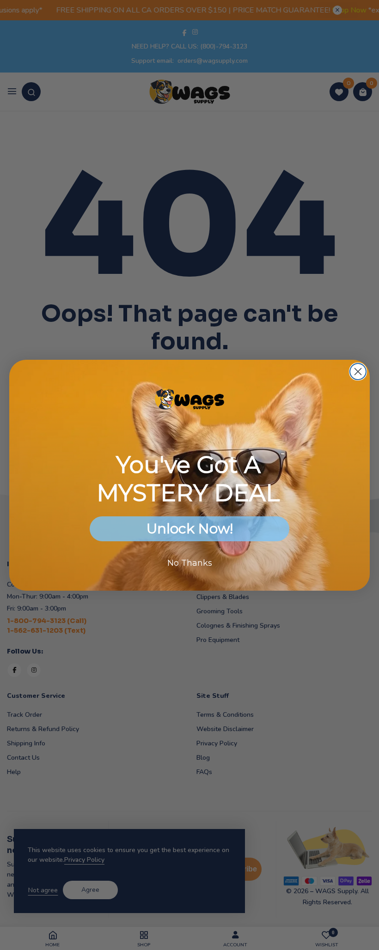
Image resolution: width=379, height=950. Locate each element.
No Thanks (189, 563)
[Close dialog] (358, 371)
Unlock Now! (190, 528)
